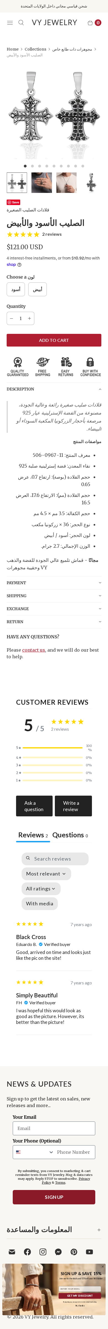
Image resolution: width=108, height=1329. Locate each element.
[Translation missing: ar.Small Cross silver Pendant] (66, 182)
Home (13, 49)
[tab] (70, 835)
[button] (54, 388)
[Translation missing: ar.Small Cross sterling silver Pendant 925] (42, 182)
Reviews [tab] (33, 835)
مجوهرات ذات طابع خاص (72, 49)
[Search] (21, 22)
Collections (35, 49)
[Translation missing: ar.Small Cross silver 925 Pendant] (91, 182)
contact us (33, 650)
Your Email (24, 1117)
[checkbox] (40, 903)
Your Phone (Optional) (37, 1141)
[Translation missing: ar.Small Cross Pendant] (17, 182)
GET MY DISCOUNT (80, 1295)
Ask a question (33, 806)
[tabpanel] (54, 941)
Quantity (16, 306)
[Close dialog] (103, 1266)
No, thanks (80, 1306)
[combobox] (33, 1152)
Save (15, 202)
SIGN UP (54, 1197)
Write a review (71, 806)
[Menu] (10, 22)
